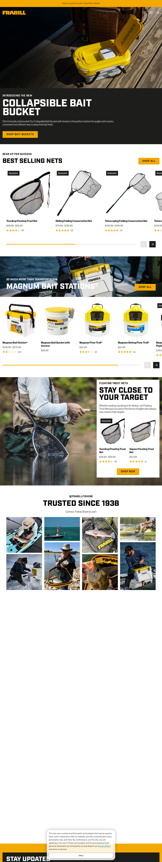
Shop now (128, 471)
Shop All (145, 287)
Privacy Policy (104, 846)
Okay (81, 855)
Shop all (149, 161)
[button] (143, 244)
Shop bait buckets (20, 134)
